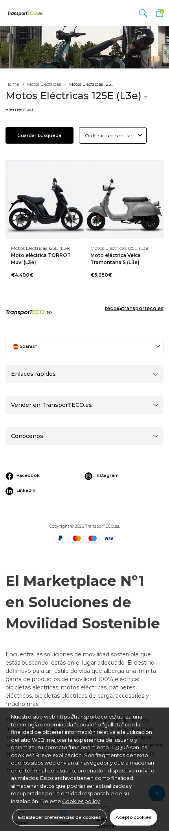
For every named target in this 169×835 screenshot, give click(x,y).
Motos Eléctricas (44, 84)
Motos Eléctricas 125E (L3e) (40, 248)
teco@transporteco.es (134, 308)
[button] (143, 13)
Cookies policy (81, 801)
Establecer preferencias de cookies (59, 817)
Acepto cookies (133, 817)
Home (12, 84)
